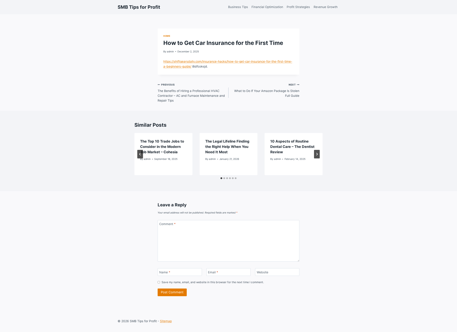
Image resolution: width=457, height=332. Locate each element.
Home (166, 36)
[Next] (317, 154)
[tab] (221, 178)
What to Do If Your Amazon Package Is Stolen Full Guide (266, 90)
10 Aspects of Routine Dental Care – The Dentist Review (292, 146)
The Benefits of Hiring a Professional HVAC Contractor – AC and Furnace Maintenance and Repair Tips (191, 92)
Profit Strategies (298, 7)
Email (213, 272)
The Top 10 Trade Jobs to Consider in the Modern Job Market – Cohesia (162, 146)
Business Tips (238, 7)
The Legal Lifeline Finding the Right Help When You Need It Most (227, 146)
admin (170, 51)
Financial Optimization (267, 7)
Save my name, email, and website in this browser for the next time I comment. (213, 282)
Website (262, 272)
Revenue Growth (326, 7)
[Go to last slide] (140, 154)
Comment (167, 224)
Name (164, 272)
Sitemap (166, 321)
